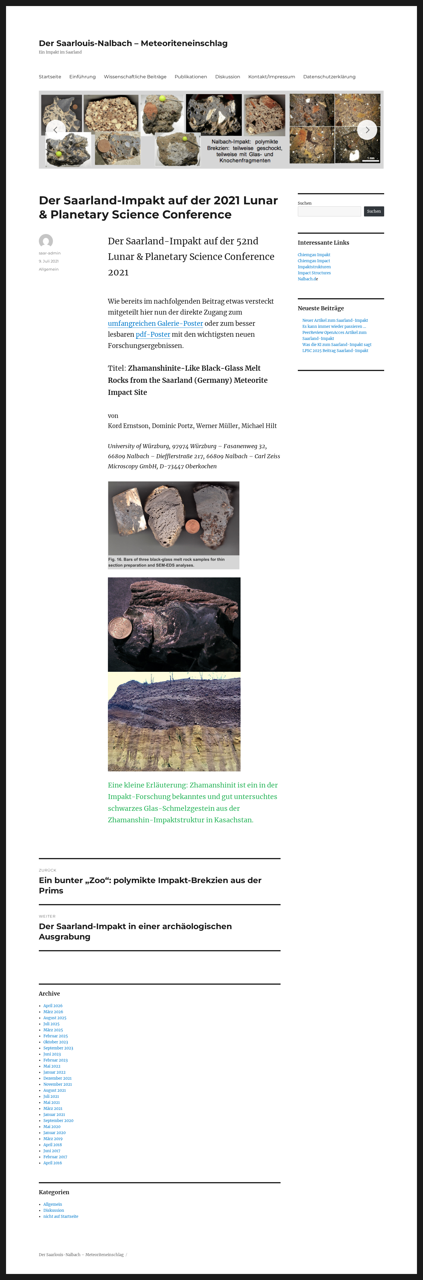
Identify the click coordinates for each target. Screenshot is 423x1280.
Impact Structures (314, 273)
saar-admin (50, 253)
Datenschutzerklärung (329, 76)
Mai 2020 (51, 1126)
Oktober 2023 (55, 1042)
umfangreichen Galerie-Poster (155, 323)
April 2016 (52, 1163)
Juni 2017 (51, 1150)
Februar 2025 (55, 1036)
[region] (211, 130)
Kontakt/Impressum (271, 76)
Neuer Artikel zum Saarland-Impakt (335, 320)
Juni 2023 (52, 1054)
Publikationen (191, 76)
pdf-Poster (153, 334)
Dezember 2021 (57, 1078)
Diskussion (227, 76)
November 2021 (57, 1084)
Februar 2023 (55, 1060)
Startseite (50, 76)
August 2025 (54, 1017)
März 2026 (53, 1011)
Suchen (305, 203)
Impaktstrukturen (314, 267)
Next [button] (367, 130)
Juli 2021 (51, 1096)
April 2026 (53, 1005)
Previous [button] (56, 130)
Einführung (82, 76)
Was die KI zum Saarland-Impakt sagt (336, 344)
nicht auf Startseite (60, 1216)
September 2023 (58, 1048)
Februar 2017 (55, 1157)
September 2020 (58, 1120)
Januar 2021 (54, 1114)
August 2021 (54, 1090)
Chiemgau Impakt (314, 254)
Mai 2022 (51, 1066)
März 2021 (52, 1108)
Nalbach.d (307, 279)
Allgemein (49, 269)
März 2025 (53, 1030)
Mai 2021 (51, 1102)
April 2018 (52, 1144)
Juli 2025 (51, 1024)
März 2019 (53, 1138)
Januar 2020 (54, 1132)
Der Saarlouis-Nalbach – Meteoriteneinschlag (133, 43)
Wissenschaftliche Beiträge (135, 76)
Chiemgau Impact (314, 260)
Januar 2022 (54, 1072)
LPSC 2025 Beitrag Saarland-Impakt (335, 350)
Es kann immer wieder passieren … (334, 326)
